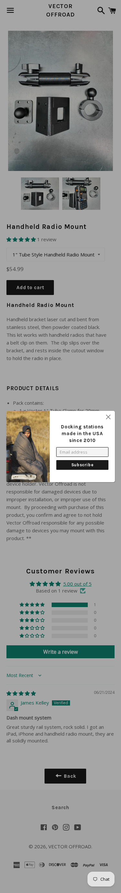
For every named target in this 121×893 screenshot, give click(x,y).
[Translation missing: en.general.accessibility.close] (108, 417)
